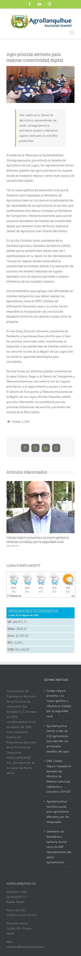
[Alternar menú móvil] (72, 32)
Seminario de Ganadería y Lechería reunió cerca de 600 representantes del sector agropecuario (58, 846)
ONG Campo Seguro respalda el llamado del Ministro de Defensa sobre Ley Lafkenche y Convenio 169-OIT (58, 776)
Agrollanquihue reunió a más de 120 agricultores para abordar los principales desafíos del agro (57, 738)
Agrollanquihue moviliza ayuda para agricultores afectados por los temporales (57, 811)
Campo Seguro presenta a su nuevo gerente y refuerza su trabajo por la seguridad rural (37, 539)
